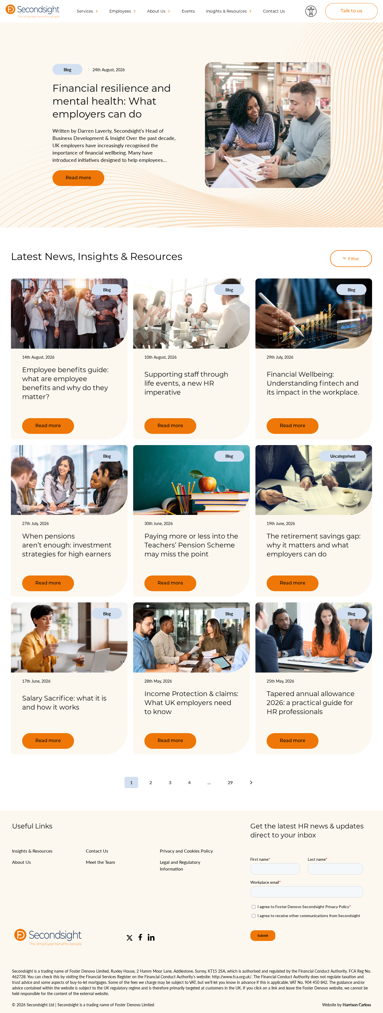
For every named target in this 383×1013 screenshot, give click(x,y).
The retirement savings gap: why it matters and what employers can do (314, 545)
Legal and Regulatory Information (180, 865)
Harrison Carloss (357, 1004)
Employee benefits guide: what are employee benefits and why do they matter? (65, 383)
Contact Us (274, 11)
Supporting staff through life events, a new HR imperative (186, 383)
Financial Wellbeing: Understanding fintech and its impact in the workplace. (313, 383)
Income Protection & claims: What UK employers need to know (191, 703)
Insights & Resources (32, 851)
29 (230, 782)
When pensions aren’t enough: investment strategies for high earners (67, 545)
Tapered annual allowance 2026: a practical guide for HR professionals (311, 703)
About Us (21, 862)
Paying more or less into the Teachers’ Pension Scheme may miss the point (191, 545)
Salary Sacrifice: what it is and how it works (64, 702)
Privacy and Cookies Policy (186, 851)
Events (188, 11)
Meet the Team (100, 862)
